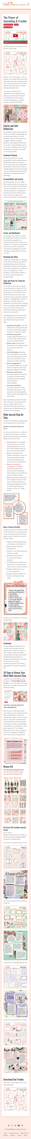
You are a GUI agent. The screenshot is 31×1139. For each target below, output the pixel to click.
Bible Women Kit (21, 963)
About (25, 1135)
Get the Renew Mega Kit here (13, 770)
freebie (16, 24)
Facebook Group (14, 1133)
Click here (6, 1083)
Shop (5, 1133)
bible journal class (8, 24)
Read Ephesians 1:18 (13, 442)
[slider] (16, 42)
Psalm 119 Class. (21, 1020)
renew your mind (8, 27)
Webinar (12, 1135)
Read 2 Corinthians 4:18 (14, 453)
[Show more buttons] (26, 42)
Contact (19, 1135)
